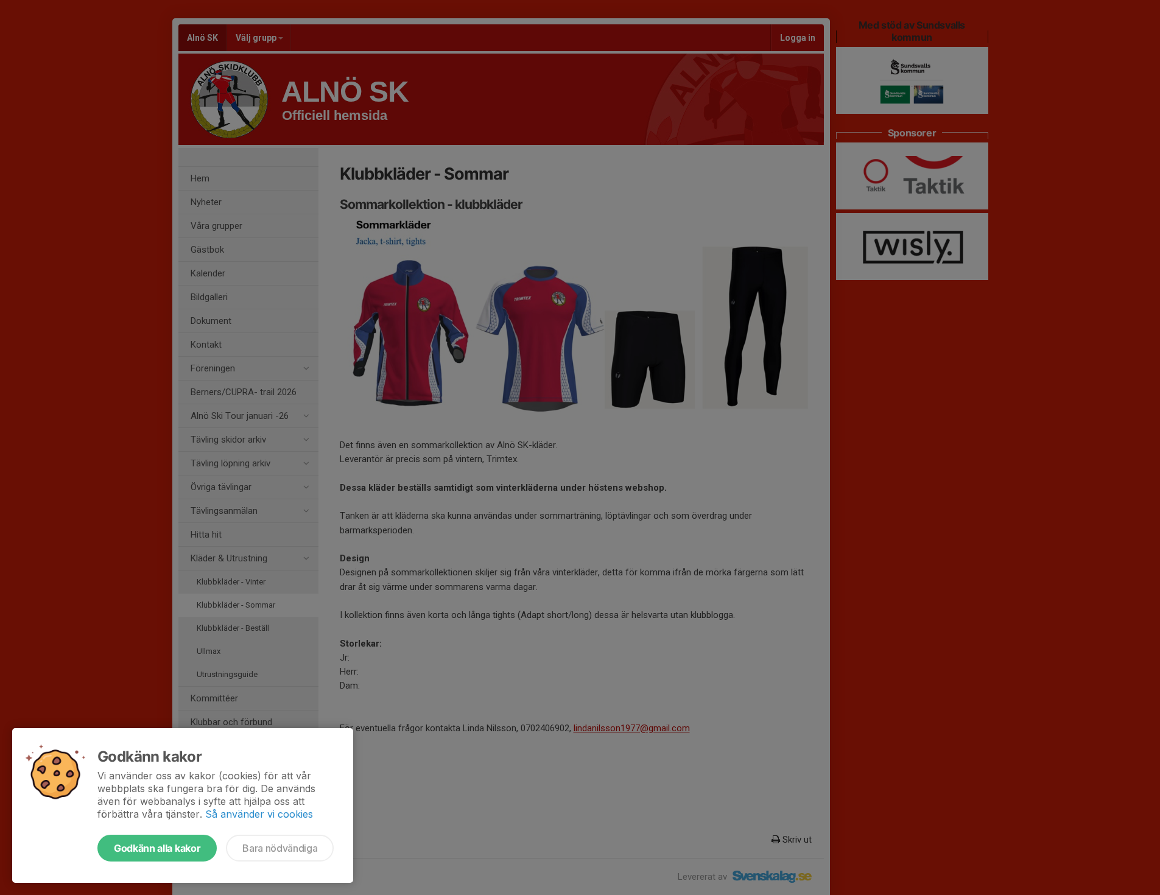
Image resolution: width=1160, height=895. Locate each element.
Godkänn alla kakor (157, 848)
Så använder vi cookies (259, 814)
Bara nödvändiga (279, 848)
